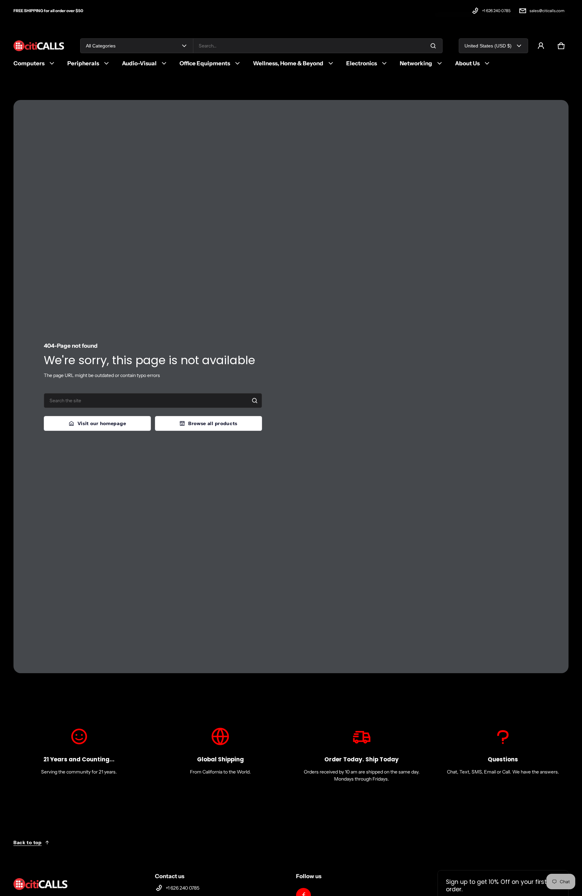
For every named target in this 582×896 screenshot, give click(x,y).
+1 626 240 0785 (496, 10)
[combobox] (318, 45)
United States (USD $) (488, 45)
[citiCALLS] (38, 45)
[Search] (254, 400)
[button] (561, 45)
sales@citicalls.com (546, 10)
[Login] (541, 45)
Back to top (27, 842)
